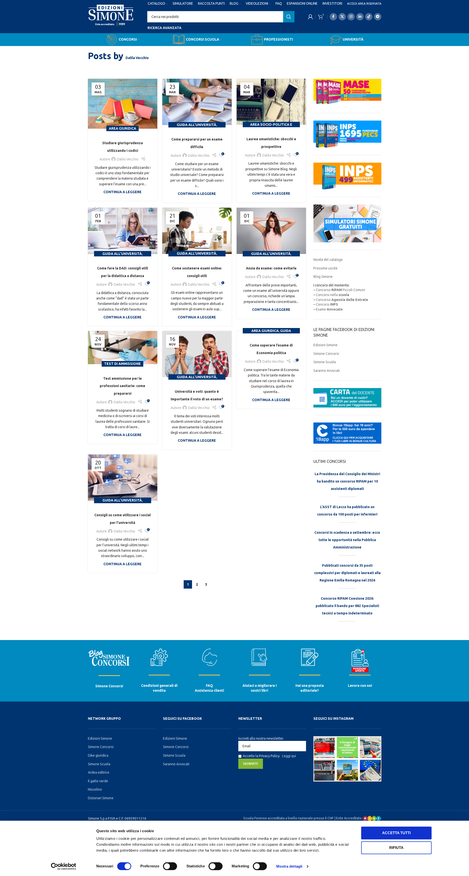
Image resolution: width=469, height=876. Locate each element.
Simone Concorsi (326, 354)
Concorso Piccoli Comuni (340, 290)
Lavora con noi (360, 686)
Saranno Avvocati (326, 371)
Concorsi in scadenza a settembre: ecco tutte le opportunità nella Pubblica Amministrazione (347, 540)
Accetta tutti (396, 833)
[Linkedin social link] (360, 16)
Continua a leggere (122, 192)
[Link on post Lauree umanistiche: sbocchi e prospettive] (271, 102)
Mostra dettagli (289, 866)
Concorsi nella (332, 295)
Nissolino (95, 789)
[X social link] (342, 16)
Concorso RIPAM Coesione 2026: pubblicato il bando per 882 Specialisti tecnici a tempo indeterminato (347, 605)
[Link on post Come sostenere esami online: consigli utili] (197, 231)
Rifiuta (396, 847)
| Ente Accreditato (348, 818)
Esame (329, 309)
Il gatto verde (98, 781)
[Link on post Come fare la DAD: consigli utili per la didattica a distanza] (122, 231)
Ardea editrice (98, 772)
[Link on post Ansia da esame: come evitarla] (271, 231)
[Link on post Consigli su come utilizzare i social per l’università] (122, 477)
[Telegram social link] (377, 16)
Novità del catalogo (328, 260)
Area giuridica (122, 128)
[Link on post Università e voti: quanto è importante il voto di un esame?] (197, 354)
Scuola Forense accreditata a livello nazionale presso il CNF (288, 818)
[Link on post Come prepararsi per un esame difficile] (197, 102)
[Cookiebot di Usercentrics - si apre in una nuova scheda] (63, 866)
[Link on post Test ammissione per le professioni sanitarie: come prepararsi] (122, 347)
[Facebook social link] (333, 16)
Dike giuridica (98, 755)
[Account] (310, 17)
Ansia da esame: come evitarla (271, 268)
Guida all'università (196, 125)
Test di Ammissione (122, 364)
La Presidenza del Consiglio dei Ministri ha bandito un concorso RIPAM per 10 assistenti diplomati (347, 481)
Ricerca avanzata (164, 28)
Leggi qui (289, 756)
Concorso (342, 300)
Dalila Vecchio (137, 58)
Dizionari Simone (100, 798)
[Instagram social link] (351, 16)
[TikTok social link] (368, 16)
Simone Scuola (324, 362)
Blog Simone (323, 277)
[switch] (170, 866)
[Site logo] (111, 20)
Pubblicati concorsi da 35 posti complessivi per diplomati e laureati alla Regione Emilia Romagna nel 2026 (347, 572)
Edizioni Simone (325, 345)
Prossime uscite (325, 268)
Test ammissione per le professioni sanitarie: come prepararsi (122, 386)
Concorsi (327, 304)
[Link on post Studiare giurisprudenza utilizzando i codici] (122, 104)
